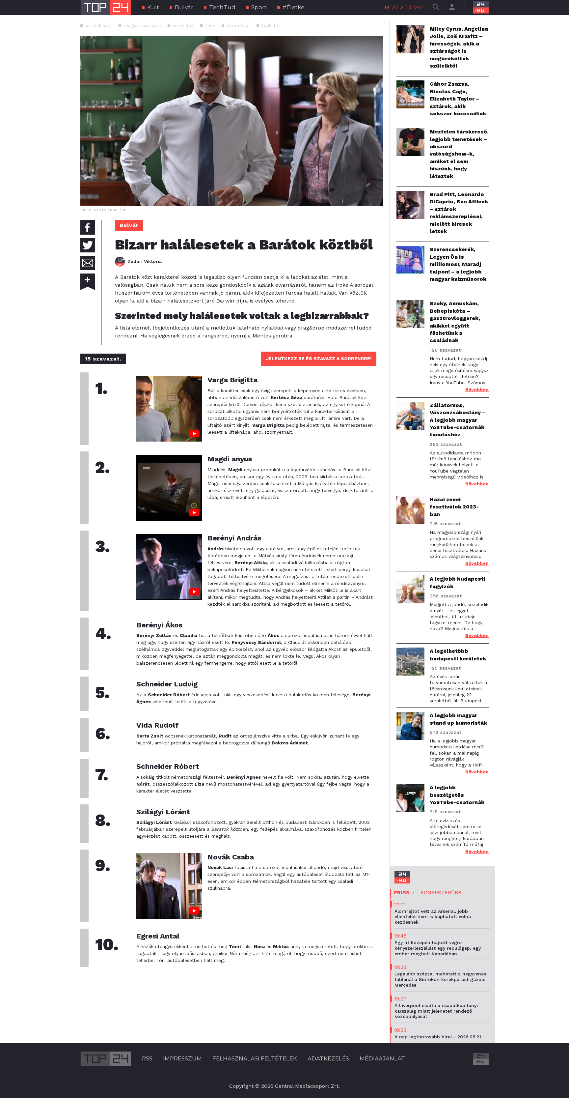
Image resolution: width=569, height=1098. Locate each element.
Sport (259, 7)
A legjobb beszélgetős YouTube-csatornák (457, 794)
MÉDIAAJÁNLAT (382, 1058)
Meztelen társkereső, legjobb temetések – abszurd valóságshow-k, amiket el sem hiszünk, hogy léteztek (459, 154)
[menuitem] (150, 7)
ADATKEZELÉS (328, 1058)
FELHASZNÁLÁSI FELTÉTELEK (254, 1058)
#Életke (294, 7)
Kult (153, 7)
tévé (210, 25)
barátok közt (99, 25)
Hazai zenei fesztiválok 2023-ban (454, 506)
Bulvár (184, 7)
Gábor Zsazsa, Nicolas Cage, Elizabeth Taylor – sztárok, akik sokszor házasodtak (458, 99)
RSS (147, 1058)
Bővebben (477, 389)
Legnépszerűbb (439, 892)
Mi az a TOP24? (404, 8)
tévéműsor (238, 25)
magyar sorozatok (142, 25)
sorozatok (183, 25)
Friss (402, 892)
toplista (270, 25)
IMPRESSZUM (182, 1058)
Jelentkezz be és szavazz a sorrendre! (318, 358)
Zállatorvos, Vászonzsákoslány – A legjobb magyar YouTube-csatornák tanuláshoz (458, 420)
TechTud (222, 7)
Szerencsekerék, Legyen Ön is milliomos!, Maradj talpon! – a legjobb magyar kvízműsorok (458, 264)
